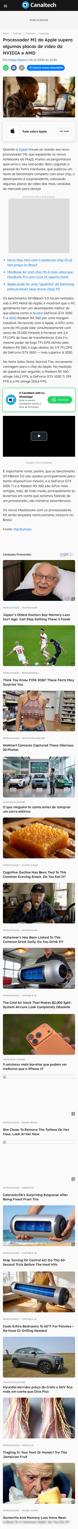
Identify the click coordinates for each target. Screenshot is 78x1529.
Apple (23, 149)
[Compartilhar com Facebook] (14, 68)
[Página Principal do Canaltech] (39, 7)
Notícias (17, 33)
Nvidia (38, 313)
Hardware (44, 33)
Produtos (30, 33)
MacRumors (22, 529)
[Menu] (5, 6)
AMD (13, 318)
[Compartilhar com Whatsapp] (6, 68)
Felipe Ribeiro (17, 60)
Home (6, 33)
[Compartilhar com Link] (22, 68)
